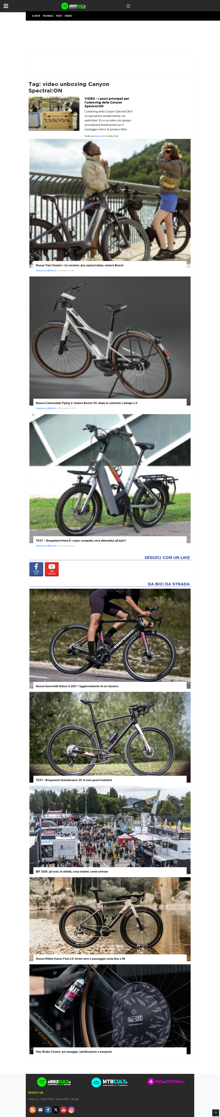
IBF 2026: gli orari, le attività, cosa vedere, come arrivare (72, 871)
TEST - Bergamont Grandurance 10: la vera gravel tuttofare (74, 780)
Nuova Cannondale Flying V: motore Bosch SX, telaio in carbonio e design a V (87, 403)
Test (59, 15)
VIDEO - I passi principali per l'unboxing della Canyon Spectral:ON (107, 102)
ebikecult (98, 136)
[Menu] (6, 6)
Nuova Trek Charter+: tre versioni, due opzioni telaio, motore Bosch (79, 265)
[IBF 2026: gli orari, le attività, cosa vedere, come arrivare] (110, 830)
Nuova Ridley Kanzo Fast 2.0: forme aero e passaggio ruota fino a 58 (80, 958)
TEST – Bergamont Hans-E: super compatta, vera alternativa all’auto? (81, 540)
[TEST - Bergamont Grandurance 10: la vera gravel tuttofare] (110, 737)
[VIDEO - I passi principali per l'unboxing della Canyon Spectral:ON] (54, 113)
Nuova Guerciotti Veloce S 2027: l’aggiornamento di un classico (77, 686)
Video (68, 15)
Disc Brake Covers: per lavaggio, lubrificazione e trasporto (74, 1051)
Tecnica (48, 15)
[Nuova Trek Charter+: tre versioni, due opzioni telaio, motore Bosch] (110, 203)
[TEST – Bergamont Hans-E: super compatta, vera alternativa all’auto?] (110, 478)
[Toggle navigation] (128, 6)
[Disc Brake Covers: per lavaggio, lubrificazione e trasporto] (110, 1009)
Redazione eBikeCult (46, 270)
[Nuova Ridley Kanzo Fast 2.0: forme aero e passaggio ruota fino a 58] (110, 919)
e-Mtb (36, 15)
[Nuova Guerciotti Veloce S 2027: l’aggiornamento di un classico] (110, 638)
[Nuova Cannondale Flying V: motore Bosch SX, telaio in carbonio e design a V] (110, 341)
